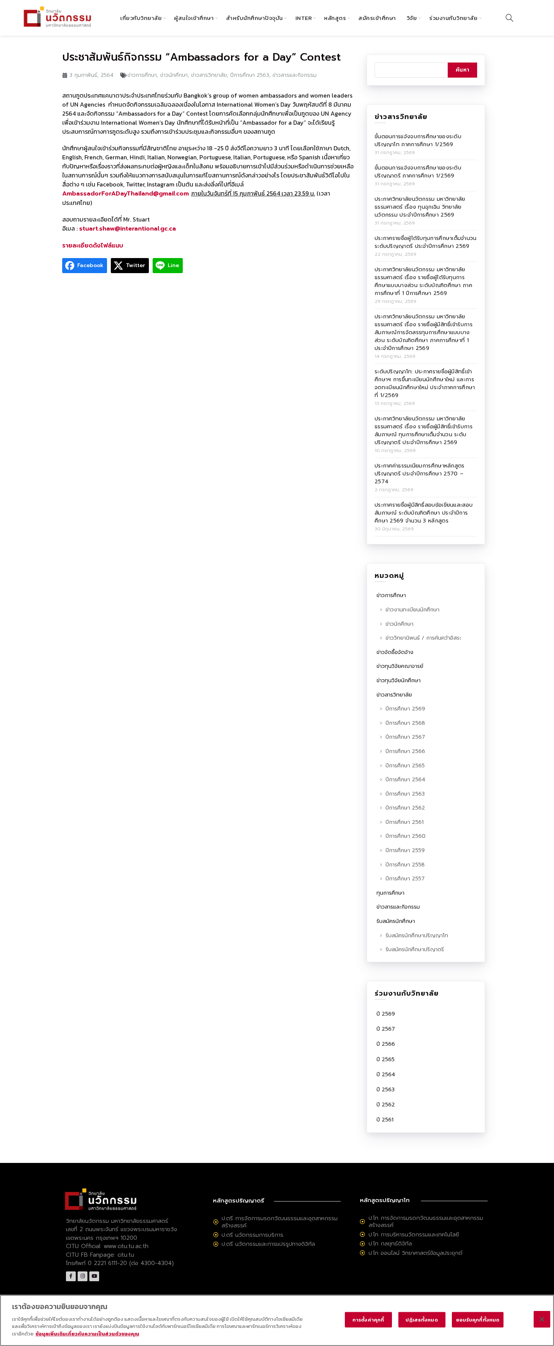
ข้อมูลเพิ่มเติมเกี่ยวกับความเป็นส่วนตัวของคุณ (87, 1333)
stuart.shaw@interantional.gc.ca (127, 228)
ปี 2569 (385, 1014)
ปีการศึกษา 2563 (249, 75)
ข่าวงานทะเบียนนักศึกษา (412, 610)
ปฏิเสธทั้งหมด (422, 1319)
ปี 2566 (385, 1044)
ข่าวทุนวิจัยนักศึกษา (398, 680)
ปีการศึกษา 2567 (405, 737)
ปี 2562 (385, 1105)
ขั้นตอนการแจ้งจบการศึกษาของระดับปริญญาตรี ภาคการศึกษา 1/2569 (418, 172)
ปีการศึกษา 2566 (405, 751)
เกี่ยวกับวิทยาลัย (141, 18)
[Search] (509, 17)
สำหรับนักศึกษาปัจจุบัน (254, 18)
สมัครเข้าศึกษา (377, 18)
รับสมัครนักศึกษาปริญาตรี (415, 949)
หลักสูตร (335, 18)
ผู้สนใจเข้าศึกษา (194, 18)
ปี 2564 (385, 1075)
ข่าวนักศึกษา (174, 75)
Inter (303, 18)
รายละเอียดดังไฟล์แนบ (92, 245)
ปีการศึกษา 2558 (405, 865)
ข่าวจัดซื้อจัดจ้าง (394, 652)
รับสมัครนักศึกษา (395, 921)
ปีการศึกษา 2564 (405, 780)
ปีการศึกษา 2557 (405, 879)
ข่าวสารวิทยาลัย (209, 75)
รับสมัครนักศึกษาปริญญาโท (417, 936)
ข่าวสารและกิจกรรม (294, 75)
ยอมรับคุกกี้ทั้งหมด (478, 1319)
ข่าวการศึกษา (142, 75)
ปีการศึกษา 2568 (405, 723)
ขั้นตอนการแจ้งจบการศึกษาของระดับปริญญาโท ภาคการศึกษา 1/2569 (418, 140)
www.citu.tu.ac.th (126, 1246)
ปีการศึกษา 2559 (405, 850)
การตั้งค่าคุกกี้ (368, 1319)
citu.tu (126, 1255)
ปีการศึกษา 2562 (405, 808)
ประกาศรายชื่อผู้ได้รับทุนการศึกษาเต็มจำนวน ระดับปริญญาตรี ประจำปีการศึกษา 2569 (426, 242)
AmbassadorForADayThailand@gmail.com (126, 193)
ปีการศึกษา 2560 (405, 836)
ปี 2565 (385, 1059)
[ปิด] (542, 1319)
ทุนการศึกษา (390, 893)
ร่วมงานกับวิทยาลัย (453, 18)
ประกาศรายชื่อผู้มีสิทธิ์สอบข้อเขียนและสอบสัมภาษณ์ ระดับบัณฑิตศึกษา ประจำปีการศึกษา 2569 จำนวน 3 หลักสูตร (424, 513)
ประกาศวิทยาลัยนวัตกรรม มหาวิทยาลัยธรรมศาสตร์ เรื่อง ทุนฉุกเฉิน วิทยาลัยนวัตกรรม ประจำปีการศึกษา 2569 (420, 207)
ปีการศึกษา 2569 (405, 709)
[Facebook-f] (71, 1276)
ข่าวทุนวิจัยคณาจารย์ (399, 666)
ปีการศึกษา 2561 (405, 822)
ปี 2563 (385, 1090)
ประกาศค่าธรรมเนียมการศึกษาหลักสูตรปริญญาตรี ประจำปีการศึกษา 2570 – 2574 (420, 474)
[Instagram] (82, 1276)
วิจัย (412, 18)
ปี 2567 (385, 1029)
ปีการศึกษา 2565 (405, 766)
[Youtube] (94, 1276)
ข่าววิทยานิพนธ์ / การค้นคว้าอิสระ (423, 638)
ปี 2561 (384, 1120)
